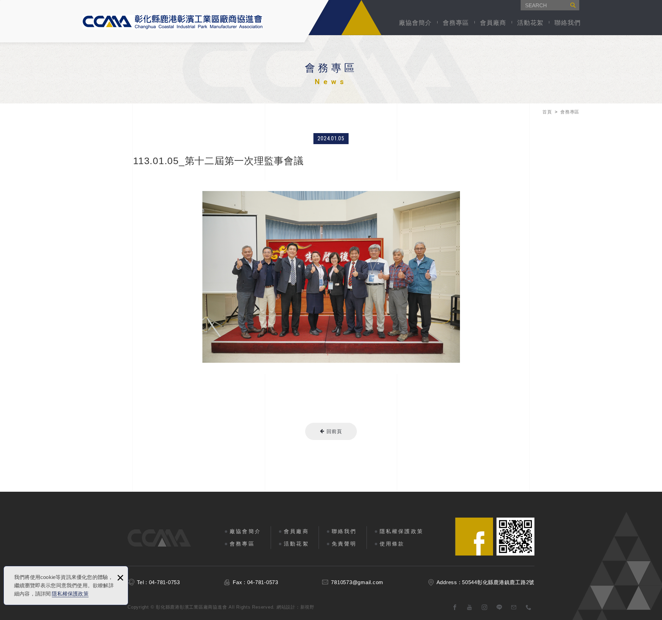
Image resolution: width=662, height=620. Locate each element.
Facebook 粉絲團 (474, 537)
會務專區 (456, 22)
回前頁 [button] (333, 431)
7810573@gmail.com (357, 582)
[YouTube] (469, 607)
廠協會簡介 (415, 22)
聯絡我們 (567, 22)
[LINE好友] (499, 607)
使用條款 (392, 544)
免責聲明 (344, 544)
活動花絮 (530, 22)
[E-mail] (514, 607)
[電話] (528, 607)
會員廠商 (493, 22)
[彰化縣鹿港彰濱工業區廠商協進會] (172, 22)
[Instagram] (484, 607)
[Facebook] (455, 607)
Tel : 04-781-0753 (158, 582)
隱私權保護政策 (70, 594)
